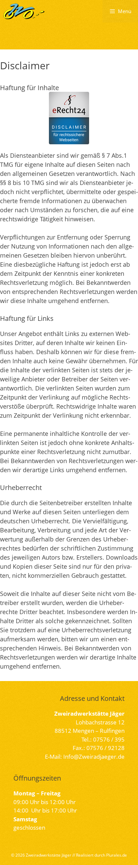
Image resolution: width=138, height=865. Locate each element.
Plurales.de (116, 855)
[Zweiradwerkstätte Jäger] (24, 11)
